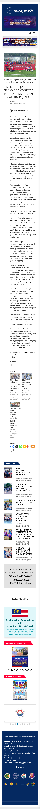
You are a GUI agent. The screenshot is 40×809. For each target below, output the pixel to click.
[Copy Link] (25, 446)
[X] (16, 446)
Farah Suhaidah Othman (22, 542)
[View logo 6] (22, 724)
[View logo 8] (27, 724)
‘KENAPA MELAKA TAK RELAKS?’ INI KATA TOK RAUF (25, 502)
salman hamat (19, 524)
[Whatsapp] (20, 446)
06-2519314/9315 (13, 758)
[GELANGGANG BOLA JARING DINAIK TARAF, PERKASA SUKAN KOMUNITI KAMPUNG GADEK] (15, 404)
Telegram (27, 352)
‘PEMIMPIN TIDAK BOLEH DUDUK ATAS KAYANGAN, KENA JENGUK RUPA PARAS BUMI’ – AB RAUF (25, 534)
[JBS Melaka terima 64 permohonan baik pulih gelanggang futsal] (15, 376)
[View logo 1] (10, 724)
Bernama (12, 101)
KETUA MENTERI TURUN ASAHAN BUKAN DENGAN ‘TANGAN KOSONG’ (24, 551)
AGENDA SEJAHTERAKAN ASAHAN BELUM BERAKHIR (23, 471)
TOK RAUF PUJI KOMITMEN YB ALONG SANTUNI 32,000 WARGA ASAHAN (25, 487)
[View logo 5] (20, 724)
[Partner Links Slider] (20, 713)
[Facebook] (12, 446)
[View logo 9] (29, 724)
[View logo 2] (13, 724)
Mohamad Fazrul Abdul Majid (24, 478)
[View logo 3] (15, 724)
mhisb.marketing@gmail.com (20, 763)
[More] (33, 446)
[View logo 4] (17, 724)
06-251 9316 (11, 760)
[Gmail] (29, 446)
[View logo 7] (24, 724)
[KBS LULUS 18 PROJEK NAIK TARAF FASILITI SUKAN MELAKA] (27, 376)
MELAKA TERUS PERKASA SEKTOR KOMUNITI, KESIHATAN (23, 517)
